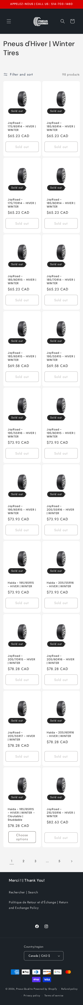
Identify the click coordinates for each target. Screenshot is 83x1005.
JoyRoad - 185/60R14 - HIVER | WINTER (61, 203)
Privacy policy (32, 995)
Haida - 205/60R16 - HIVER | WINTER (60, 734)
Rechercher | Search (23, 892)
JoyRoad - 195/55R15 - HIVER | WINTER (61, 356)
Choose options (22, 837)
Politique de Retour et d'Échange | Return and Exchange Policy (38, 905)
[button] (9, 21)
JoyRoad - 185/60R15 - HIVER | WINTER (22, 279)
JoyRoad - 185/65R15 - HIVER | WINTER (22, 356)
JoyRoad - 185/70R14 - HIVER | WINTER (61, 279)
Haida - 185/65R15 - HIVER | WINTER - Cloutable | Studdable (21, 814)
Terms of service (54, 995)
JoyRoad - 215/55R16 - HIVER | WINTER (61, 812)
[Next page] (71, 861)
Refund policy (69, 989)
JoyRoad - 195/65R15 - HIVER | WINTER (22, 509)
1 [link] (12, 861)
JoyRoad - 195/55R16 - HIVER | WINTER (22, 433)
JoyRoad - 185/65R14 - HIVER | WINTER (61, 126)
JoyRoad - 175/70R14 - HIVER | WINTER (22, 203)
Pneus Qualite (24, 988)
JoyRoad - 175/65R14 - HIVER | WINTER (22, 126)
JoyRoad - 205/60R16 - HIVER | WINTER (61, 659)
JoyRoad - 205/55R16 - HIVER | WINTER (60, 509)
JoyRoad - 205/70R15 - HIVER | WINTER (21, 659)
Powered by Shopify (45, 988)
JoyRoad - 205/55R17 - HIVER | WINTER (21, 736)
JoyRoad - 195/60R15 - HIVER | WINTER (61, 433)
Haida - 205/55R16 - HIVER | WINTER (60, 584)
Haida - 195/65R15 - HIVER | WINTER (21, 584)
